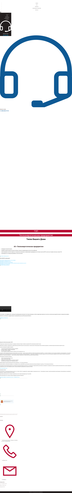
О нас (7, 15)
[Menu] (36, 12)
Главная (7, 14)
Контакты (7, 19)
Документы (36, 6)
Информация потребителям (37, 8)
